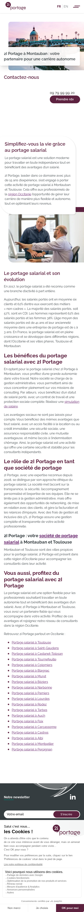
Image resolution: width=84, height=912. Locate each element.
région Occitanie (19, 194)
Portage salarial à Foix (27, 721)
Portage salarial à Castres (30, 732)
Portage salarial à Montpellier (33, 744)
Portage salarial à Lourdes (31, 699)
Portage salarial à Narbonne (32, 687)
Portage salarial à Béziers (30, 682)
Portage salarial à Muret (29, 676)
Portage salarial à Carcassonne (34, 727)
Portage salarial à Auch (28, 715)
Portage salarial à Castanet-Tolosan (37, 654)
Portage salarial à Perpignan (32, 749)
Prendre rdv (65, 99)
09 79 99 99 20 (62, 93)
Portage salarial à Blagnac (30, 670)
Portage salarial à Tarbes (29, 710)
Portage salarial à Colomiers (32, 665)
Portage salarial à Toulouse (31, 642)
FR (59, 6)
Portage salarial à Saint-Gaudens (35, 648)
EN (66, 6)
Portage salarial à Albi (27, 738)
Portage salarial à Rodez (29, 704)
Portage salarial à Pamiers (30, 693)
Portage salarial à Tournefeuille (34, 659)
